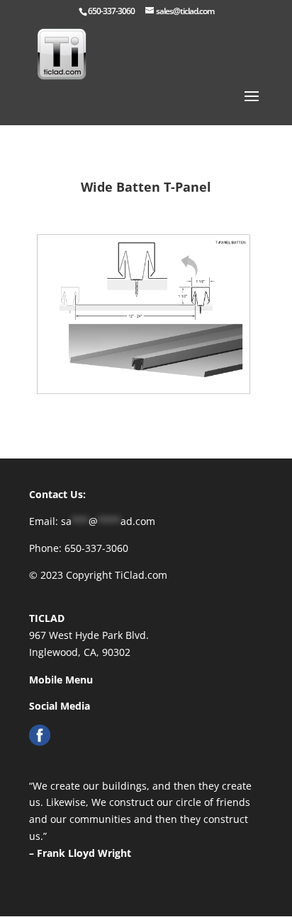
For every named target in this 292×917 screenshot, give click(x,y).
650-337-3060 (111, 11)
